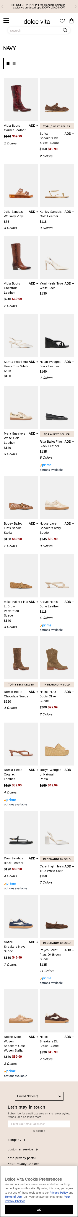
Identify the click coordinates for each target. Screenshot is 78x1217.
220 (7, 702)
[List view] (14, 63)
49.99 (53, 149)
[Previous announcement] (2, 6)
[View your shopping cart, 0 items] (71, 21)
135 (43, 452)
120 (7, 869)
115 (43, 222)
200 (43, 707)
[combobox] (39, 1096)
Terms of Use (13, 1197)
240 (7, 136)
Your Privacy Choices (23, 1164)
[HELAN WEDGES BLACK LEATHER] (57, 335)
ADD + (33, 126)
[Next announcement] (76, 6)
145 (43, 539)
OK (39, 1210)
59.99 (53, 539)
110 (7, 785)
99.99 (53, 707)
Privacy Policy (59, 1192)
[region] (39, 1191)
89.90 (17, 539)
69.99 (17, 136)
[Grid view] (8, 63)
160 (43, 372)
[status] (57, 467)
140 (7, 621)
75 (6, 222)
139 (7, 448)
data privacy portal (22, 1158)
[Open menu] (6, 20)
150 (43, 149)
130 (43, 294)
